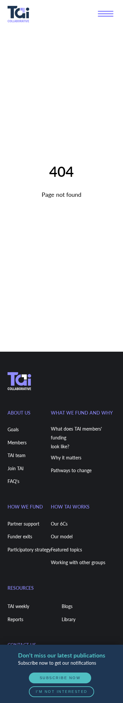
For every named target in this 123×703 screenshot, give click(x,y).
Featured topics (66, 549)
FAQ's (13, 481)
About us (19, 413)
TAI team (17, 455)
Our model (61, 536)
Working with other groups (78, 562)
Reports (15, 619)
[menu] (105, 14)
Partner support (23, 524)
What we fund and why (82, 413)
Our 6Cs (59, 524)
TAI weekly (18, 606)
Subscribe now (60, 678)
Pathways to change (71, 470)
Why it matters (66, 457)
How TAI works (70, 507)
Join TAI (16, 468)
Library (68, 619)
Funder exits (20, 536)
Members (17, 442)
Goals (13, 429)
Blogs (67, 606)
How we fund (25, 507)
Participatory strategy (29, 549)
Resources (21, 588)
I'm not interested (62, 692)
